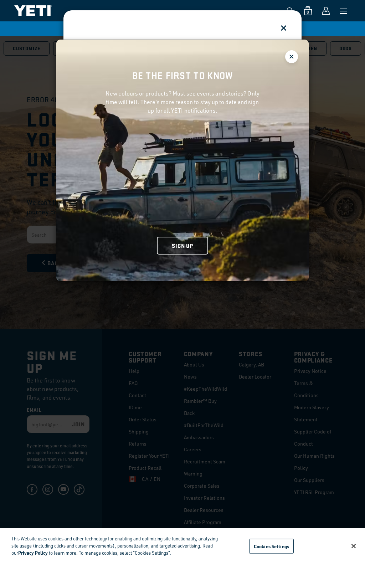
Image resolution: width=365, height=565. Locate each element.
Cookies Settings (271, 546)
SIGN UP (182, 245)
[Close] (353, 546)
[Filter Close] (291, 56)
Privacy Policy (33, 553)
